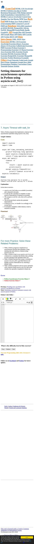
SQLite (26, 28)
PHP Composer (17, 24)
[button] (17, 2)
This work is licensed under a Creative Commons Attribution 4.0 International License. (15, 529)
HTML (18, 9)
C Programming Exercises (13, 49)
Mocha (16, 19)
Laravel (26, 24)
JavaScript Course (20, 17)
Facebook (12, 361)
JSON (19, 39)
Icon (29, 17)
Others (4, 60)
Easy (3, 349)
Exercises (5, 41)
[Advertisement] (17, 106)
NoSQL (3, 30)
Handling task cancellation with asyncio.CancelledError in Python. (13, 287)
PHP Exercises (6, 48)
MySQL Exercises (14, 54)
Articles (16, 66)
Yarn (25, 19)
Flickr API (21, 34)
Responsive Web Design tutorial (20, 13)
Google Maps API (10, 34)
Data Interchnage (12, 38)
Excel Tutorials (13, 60)
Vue (8, 19)
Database (12, 26)
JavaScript (29, 9)
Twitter (21, 361)
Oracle (17, 30)
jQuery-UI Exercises (8, 46)
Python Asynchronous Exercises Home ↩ (17, 279)
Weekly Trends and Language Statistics (15, 408)
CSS (22, 9)
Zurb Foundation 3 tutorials (11, 15)
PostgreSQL (18, 28)
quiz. (2, 354)
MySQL (11, 28)
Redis (22, 30)
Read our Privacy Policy (11, 535)
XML (14, 39)
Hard (13, 349)
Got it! (27, 537)
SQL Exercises (17, 52)
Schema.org (11, 11)
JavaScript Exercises (8, 44)
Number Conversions (19, 64)
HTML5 (4, 11)
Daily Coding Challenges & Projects (14, 406)
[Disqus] (17, 503)
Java (16, 22)
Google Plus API (19, 32)
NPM (21, 19)
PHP (6, 22)
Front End (10, 8)
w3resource (4, 4)
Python (11, 22)
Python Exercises (18, 48)
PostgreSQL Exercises (16, 56)
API (10, 32)
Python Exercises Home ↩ (12, 280)
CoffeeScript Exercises (24, 46)
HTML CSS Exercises (18, 42)
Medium (8, 349)
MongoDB (11, 30)
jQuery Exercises (22, 44)
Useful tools (23, 60)
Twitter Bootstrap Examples (18, 58)
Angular (4, 19)
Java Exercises (6, 52)
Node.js (21, 22)
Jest (12, 19)
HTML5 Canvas (7, 17)
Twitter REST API (11, 37)
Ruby (26, 22)
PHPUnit (4, 26)
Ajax (23, 39)
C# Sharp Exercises (26, 50)
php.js (19, 11)
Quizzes (10, 66)
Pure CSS (25, 15)
